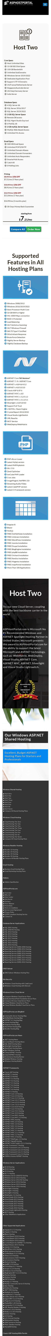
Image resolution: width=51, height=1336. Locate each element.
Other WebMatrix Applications (15, 1214)
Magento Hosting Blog (12, 1024)
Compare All (18, 229)
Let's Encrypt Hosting (12, 1318)
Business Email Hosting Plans (14, 869)
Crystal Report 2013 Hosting (14, 1238)
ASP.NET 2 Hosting (11, 1076)
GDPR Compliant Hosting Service (16, 914)
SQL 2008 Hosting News (13, 1044)
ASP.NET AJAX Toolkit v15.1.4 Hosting (18, 1143)
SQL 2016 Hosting (11, 936)
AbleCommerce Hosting (13, 1322)
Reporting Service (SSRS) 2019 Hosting (18, 958)
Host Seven (8, 809)
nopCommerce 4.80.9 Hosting (15, 1258)
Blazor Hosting (10, 1234)
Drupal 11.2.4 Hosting (12, 1269)
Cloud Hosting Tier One (13, 824)
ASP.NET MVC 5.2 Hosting (14, 1135)
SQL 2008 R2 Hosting (12, 930)
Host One (8, 796)
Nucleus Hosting (10, 1277)
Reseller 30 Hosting (11, 854)
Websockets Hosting (12, 1320)
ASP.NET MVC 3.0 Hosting (14, 1124)
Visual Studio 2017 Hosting (14, 1204)
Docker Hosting (10, 1314)
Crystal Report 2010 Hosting (14, 1236)
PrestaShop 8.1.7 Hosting (13, 1266)
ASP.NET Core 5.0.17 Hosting (15, 1100)
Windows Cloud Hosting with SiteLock (17, 986)
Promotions (8, 906)
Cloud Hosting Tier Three (13, 828)
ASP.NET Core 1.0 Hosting (14, 1094)
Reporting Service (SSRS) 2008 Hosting (18, 947)
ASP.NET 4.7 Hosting (12, 1087)
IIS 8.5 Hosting (10, 1169)
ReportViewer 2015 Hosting (14, 1245)
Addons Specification (12, 882)
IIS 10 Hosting (9, 1167)
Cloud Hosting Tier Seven (13, 837)
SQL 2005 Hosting (11, 928)
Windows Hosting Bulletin (13, 1061)
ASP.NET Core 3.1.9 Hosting (14, 1098)
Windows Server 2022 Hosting (15, 1186)
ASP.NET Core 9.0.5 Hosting (14, 1111)
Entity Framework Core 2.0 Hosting (17, 1150)
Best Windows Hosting (12, 1050)
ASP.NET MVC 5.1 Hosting (14, 1130)
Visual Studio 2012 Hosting (14, 1197)
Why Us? (8, 895)
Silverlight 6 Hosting (11, 1193)
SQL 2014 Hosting (11, 934)
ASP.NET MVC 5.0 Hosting (14, 1128)
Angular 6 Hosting (11, 1232)
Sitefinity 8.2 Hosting (12, 1292)
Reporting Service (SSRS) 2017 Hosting (18, 956)
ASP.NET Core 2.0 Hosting (14, 1096)
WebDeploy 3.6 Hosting (13, 1195)
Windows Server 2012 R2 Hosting (16, 1180)
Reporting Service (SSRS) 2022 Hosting (18, 962)
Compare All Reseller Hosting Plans (17, 858)
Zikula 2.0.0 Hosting (11, 1256)
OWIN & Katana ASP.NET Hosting (16, 1156)
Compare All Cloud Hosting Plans (16, 839)
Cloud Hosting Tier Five (13, 832)
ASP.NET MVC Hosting (12, 1120)
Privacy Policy (9, 912)
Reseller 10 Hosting (11, 850)
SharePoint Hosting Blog (13, 1027)
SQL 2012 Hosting (11, 932)
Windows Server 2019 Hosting (15, 1184)
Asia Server (8, 899)
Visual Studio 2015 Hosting (14, 1201)
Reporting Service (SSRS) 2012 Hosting (18, 949)
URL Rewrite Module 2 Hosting (15, 1307)
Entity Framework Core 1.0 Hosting (17, 1148)
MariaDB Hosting (10, 1327)
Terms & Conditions (11, 908)
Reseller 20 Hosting (11, 852)
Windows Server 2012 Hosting (15, 1178)
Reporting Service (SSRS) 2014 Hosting (18, 951)
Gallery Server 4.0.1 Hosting (14, 1297)
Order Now (34, 229)
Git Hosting (8, 1316)
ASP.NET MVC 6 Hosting (13, 1137)
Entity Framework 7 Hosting (14, 1145)
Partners (8, 901)
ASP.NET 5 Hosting (11, 1092)
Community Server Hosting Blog (15, 1016)
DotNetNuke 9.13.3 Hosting (14, 1253)
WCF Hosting (9, 1212)
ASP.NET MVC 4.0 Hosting (14, 1126)
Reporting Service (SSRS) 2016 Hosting (18, 953)
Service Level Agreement (13, 910)
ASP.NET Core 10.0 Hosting (14, 1113)
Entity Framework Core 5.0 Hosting (17, 1154)
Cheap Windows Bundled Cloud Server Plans (20, 1005)
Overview (8, 893)
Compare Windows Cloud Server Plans (18, 996)
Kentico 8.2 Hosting (11, 1288)
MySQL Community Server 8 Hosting (17, 1284)
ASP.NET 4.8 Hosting (12, 1089)
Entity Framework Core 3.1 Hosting (17, 1152)
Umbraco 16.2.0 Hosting (13, 1271)
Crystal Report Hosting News (15, 1042)
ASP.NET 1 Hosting (11, 1074)
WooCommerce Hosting (13, 1251)
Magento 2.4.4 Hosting (12, 1301)
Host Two (8, 798)
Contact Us (8, 916)
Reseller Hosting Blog (12, 1029)
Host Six (7, 807)
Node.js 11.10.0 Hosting (13, 1312)
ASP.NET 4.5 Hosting (12, 1083)
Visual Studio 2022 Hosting (14, 1208)
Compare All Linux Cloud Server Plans (17, 1001)
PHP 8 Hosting (10, 1279)
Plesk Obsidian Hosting (12, 1324)
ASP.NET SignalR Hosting (13, 1141)
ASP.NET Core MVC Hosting (14, 1115)
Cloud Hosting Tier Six (12, 835)
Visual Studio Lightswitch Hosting (16, 1210)
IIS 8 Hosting (9, 1171)
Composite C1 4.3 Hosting (14, 1305)
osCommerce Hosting (12, 1260)
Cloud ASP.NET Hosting (13, 1055)
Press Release (9, 904)
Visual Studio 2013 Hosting (14, 1199)
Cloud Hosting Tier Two (13, 826)
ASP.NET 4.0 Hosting (12, 1081)
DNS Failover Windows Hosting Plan (17, 973)
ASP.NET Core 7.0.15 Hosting (15, 1105)
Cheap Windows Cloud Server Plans (17, 1003)
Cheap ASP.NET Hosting (13, 1052)
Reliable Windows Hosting (13, 1059)
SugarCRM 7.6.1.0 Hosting (14, 1299)
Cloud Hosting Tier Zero (13, 822)
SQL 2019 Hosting (11, 940)
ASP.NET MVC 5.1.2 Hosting (14, 1132)
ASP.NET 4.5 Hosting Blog (13, 1020)
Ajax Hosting (9, 1286)
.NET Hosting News (11, 1039)
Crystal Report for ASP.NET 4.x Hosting (18, 1243)
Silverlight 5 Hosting (11, 1191)
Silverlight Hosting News (13, 1046)
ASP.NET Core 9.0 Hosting (14, 1109)
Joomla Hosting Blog (12, 1022)
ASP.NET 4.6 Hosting (12, 1085)
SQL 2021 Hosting (11, 943)
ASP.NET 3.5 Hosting (12, 1079)
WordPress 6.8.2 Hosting (13, 1249)
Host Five (8, 804)
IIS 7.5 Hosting (10, 1173)
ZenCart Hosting (10, 1262)
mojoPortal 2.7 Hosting (12, 1294)
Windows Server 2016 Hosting (15, 1182)
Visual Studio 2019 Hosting (14, 1206)
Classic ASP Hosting (11, 1072)
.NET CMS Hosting (11, 1290)
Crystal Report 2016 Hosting (14, 1240)
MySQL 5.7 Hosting (11, 1281)
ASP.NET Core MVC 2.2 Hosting (16, 1117)
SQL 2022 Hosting (11, 945)
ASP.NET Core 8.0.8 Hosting (14, 1107)
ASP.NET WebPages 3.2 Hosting (16, 1139)
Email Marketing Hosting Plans (15, 871)
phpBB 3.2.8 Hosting (12, 1264)
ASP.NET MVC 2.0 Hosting (14, 1122)
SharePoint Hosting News (13, 1048)
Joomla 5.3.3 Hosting (12, 1247)
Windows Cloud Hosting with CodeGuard (18, 983)
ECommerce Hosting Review (14, 1057)
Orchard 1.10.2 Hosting (13, 1309)
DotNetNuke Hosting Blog (14, 1018)
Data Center (9, 897)
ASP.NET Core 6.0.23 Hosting (15, 1102)
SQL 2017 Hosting (11, 938)
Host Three (8, 800)
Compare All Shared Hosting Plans (16, 811)
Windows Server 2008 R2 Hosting (16, 1176)
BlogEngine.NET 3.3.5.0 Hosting (16, 1273)
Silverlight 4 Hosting (11, 1188)
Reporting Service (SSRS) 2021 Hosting (18, 960)
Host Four (8, 802)
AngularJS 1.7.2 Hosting (13, 1230)
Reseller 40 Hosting (11, 856)
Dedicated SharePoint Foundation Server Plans (20, 999)
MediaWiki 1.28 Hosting (13, 1303)
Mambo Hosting (10, 1275)
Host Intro (8, 794)
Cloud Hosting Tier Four (13, 830)
